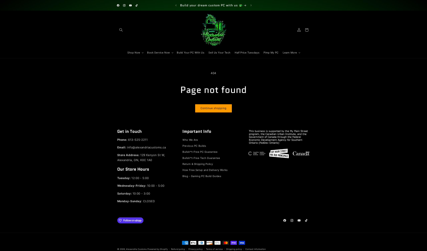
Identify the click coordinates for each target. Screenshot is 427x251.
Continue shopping (213, 108)
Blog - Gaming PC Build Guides (201, 176)
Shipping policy (234, 249)
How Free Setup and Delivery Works (205, 170)
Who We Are (190, 139)
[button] (121, 30)
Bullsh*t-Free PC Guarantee (200, 152)
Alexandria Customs (136, 249)
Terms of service (214, 249)
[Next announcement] (251, 5)
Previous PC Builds (194, 146)
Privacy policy (195, 249)
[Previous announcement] (176, 5)
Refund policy (178, 249)
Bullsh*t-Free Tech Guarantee (201, 158)
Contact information (255, 249)
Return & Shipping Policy (197, 164)
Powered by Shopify (157, 249)
